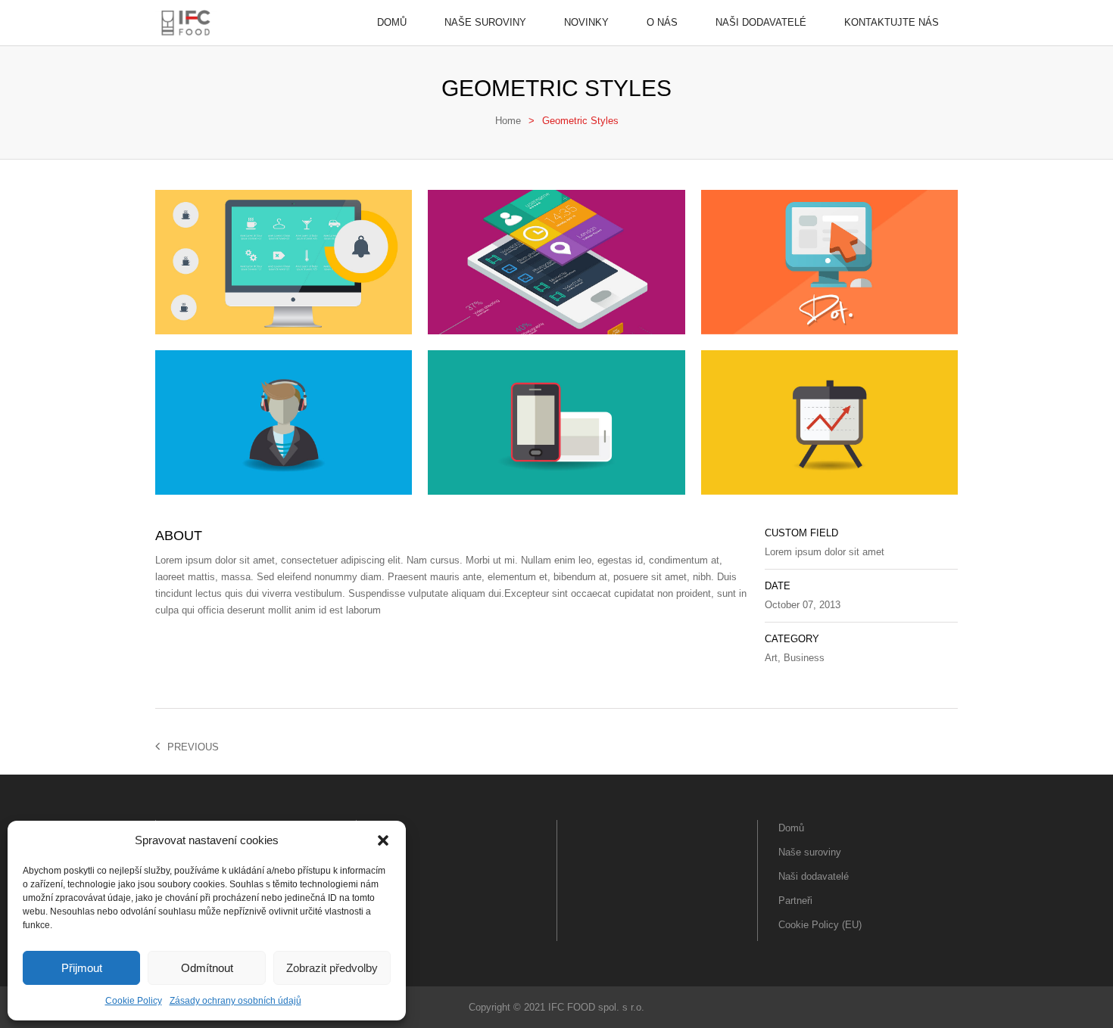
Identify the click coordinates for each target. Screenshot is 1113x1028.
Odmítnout (207, 967)
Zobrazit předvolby (332, 967)
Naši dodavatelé (761, 22)
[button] (383, 840)
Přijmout (81, 967)
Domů (392, 22)
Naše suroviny (485, 22)
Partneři (795, 900)
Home (508, 120)
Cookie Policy (133, 1000)
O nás (662, 22)
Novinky (586, 22)
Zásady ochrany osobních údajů (235, 1000)
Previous (193, 747)
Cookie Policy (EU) (820, 924)
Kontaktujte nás (891, 22)
